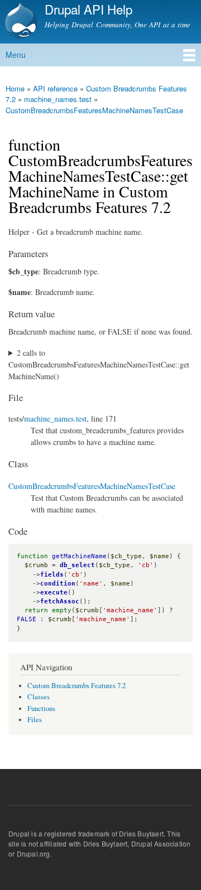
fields (52, 574)
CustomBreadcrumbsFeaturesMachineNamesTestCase (94, 110)
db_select (77, 565)
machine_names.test (55, 418)
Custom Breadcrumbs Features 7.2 (96, 94)
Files (34, 719)
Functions (41, 708)
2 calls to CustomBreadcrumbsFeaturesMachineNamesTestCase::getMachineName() (98, 364)
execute (54, 592)
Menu (16, 54)
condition (57, 583)
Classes (38, 697)
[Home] (19, 21)
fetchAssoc (59, 601)
